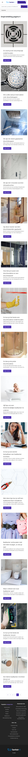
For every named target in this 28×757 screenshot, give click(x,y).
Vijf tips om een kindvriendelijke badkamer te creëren (13, 407)
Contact (14, 727)
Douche (7, 709)
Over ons (14, 729)
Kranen (7, 711)
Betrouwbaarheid (14, 734)
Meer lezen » (7, 60)
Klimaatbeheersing (7, 718)
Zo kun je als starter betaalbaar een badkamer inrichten (12, 454)
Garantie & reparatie (21, 713)
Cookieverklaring (14, 738)
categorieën (10, 704)
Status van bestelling (21, 710)
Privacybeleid (11, 736)
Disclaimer (17, 736)
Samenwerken (14, 732)
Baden (7, 713)
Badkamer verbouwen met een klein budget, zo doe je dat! (12, 544)
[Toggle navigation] (2, 2)
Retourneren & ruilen (21, 706)
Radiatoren (7, 715)
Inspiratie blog (14, 725)
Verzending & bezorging (21, 708)
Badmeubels (7, 707)
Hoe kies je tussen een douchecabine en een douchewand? (11, 273)
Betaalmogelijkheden (21, 715)
